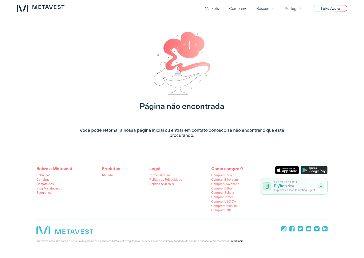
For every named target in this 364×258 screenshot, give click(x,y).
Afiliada (107, 175)
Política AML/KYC (162, 184)
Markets (212, 8)
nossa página (137, 130)
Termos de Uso (159, 175)
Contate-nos (45, 184)
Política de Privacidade (165, 179)
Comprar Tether (222, 197)
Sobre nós (43, 175)
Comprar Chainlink (224, 206)
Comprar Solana (222, 192)
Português (293, 8)
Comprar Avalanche (225, 184)
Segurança (44, 192)
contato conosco (209, 130)
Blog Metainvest (48, 188)
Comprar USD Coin (224, 201)
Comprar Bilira (221, 188)
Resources (265, 8)
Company (237, 8)
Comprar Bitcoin (222, 175)
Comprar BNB (221, 210)
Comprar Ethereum (224, 179)
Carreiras (42, 179)
